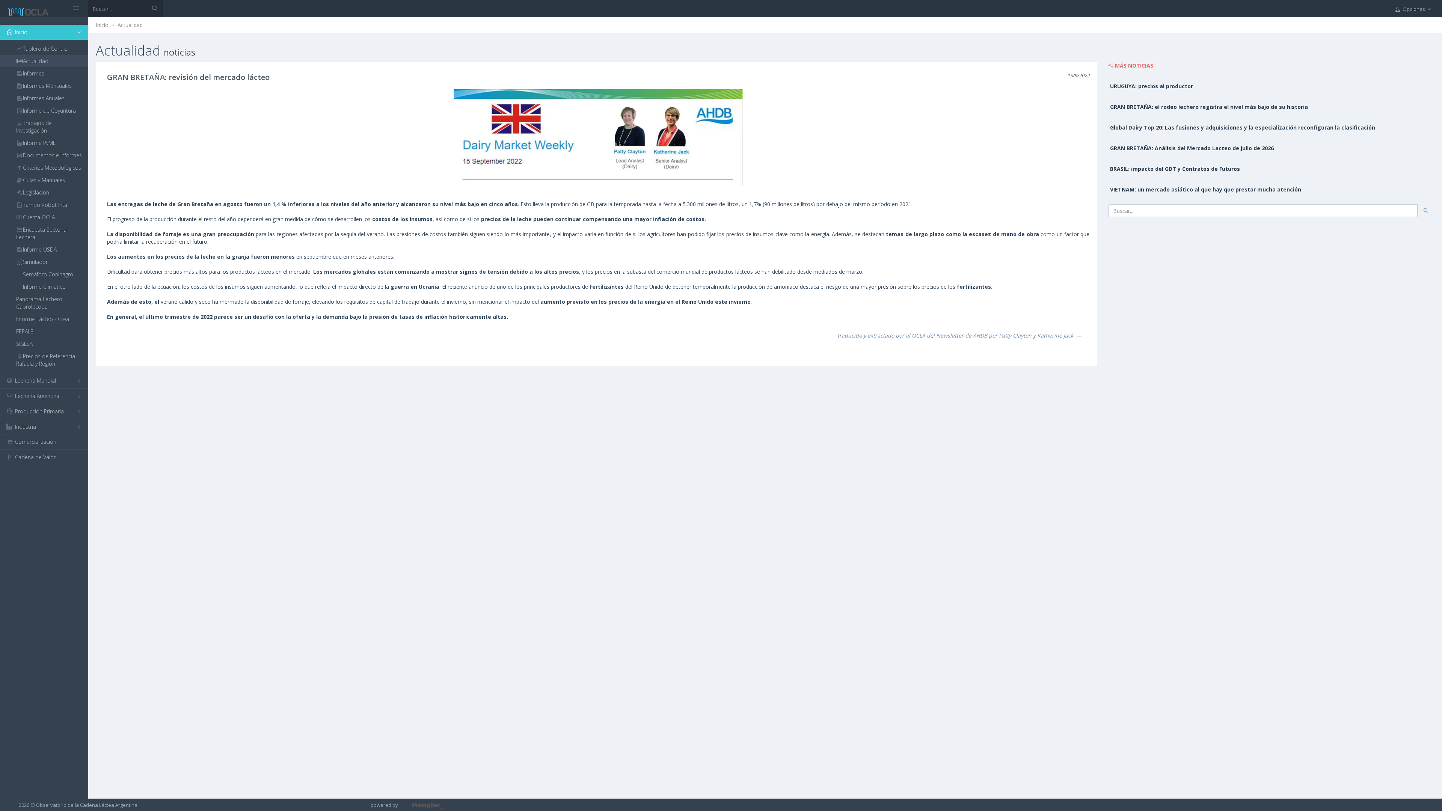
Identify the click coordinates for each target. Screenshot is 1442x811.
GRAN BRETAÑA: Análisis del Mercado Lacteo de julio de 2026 (1192, 148)
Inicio (102, 25)
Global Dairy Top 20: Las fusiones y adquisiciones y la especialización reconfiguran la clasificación (1242, 127)
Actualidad (130, 25)
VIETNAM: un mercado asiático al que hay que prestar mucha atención (1205, 189)
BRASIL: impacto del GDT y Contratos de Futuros (1175, 168)
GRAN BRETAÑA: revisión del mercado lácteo (188, 77)
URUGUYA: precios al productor (1151, 86)
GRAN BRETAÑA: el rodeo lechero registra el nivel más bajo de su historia (1209, 106)
